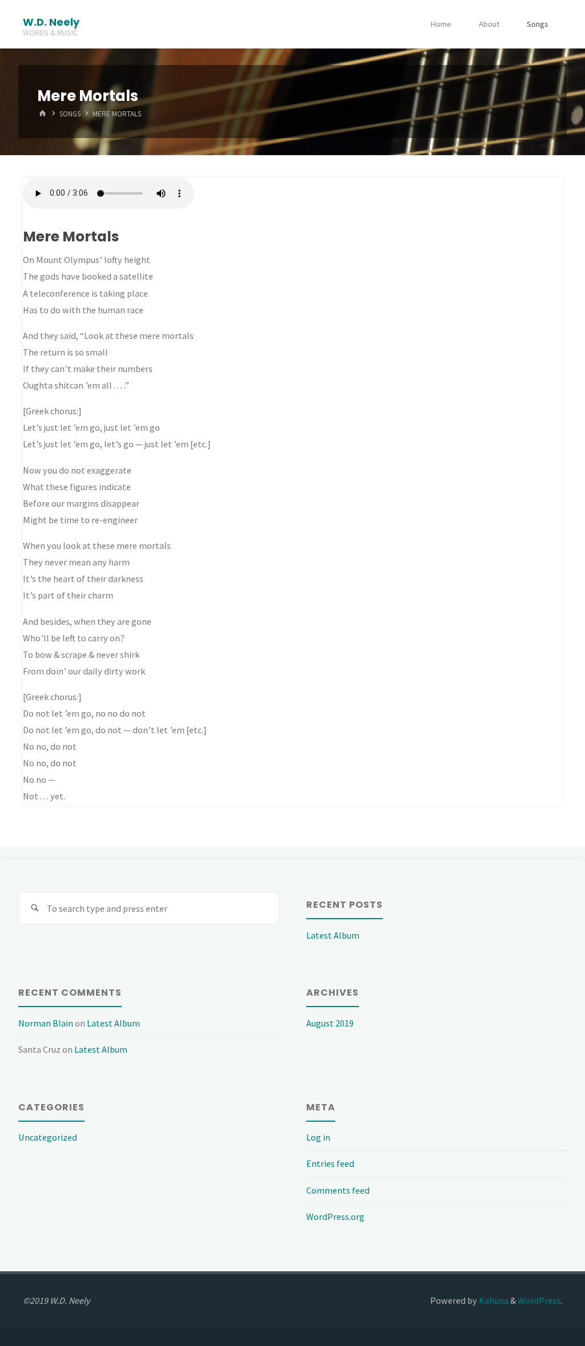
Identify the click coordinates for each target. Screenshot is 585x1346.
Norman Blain (45, 1023)
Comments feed (338, 1190)
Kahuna (492, 1300)
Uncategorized (47, 1137)
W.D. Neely (51, 21)
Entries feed (330, 1163)
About (489, 24)
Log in (318, 1137)
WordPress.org (335, 1216)
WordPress (539, 1300)
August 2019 (330, 1023)
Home (440, 24)
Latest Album (332, 935)
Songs (537, 24)
